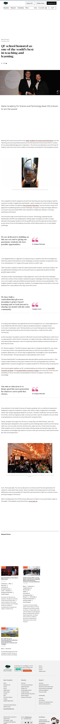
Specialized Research (44, 685)
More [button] (27, 8)
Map (5, 695)
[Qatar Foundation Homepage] (6, 3)
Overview (23, 683)
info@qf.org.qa (28, 717)
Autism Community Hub (44, 703)
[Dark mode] (49, 8)
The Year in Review (8, 697)
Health (24, 591)
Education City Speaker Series (46, 702)
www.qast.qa (33, 501)
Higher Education (25, 686)
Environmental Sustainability (45, 688)
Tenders (5, 699)
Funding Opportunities (26, 690)
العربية (52, 7)
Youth (2, 590)
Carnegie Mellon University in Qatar (27, 370)
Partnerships (7, 692)
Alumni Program (25, 695)
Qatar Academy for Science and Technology (39, 140)
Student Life (24, 688)
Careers (5, 693)
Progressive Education (7, 592)
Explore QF (30, 3)
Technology (33, 597)
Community (20, 8)
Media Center (40, 3)
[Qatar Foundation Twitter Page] (22, 722)
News (10, 583)
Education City (52, 3)
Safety (35, 8)
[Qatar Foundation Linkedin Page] (28, 722)
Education (6, 8)
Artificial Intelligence (43, 690)
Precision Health (27, 600)
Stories (40, 667)
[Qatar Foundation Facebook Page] (25, 722)
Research (13, 8)
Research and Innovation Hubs (46, 686)
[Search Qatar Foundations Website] (55, 8)
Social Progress (5, 594)
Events (40, 669)
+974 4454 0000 (27, 718)
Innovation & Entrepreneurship (5, 588)
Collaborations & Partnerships (27, 588)
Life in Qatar (42, 700)
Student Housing (25, 692)
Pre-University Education (31, 205)
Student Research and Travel (28, 693)
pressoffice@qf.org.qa (9, 708)
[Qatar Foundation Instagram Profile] (31, 722)
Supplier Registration (8, 700)
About (40, 666)
